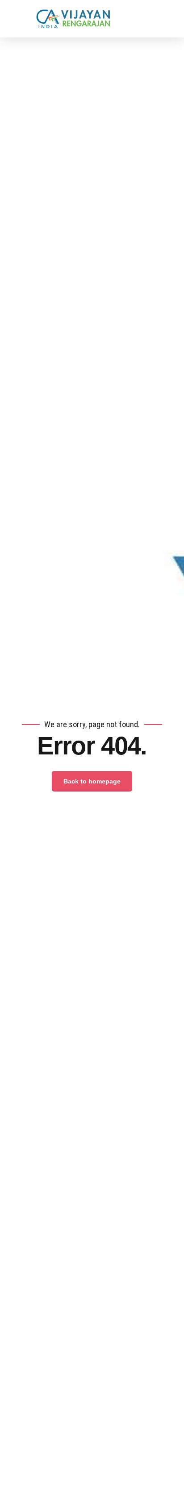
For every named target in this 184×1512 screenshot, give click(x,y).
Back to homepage (92, 781)
